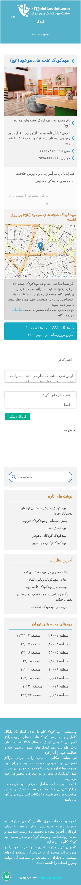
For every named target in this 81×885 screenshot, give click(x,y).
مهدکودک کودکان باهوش (49, 535)
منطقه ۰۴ (30, 644)
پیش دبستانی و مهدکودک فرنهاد (44, 521)
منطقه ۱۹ (59, 686)
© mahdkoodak (67, 276)
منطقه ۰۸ (32, 661)
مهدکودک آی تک (35, 572)
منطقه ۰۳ (58, 644)
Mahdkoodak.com (50, 878)
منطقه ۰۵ (58, 652)
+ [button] (10, 229)
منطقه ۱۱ (30, 669)
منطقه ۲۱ (59, 695)
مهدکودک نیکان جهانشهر (49, 543)
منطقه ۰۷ (59, 661)
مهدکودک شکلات (43, 607)
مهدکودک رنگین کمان (43, 579)
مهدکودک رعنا (57, 528)
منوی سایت (40, 34)
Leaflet (54, 276)
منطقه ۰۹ (58, 669)
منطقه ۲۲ (31, 695)
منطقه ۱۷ (59, 678)
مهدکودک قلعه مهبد (39, 587)
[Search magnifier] (14, 477)
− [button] (10, 236)
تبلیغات (17, 310)
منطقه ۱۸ (31, 678)
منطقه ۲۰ (32, 686)
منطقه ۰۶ (30, 652)
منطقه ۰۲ (28, 635)
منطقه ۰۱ (58, 635)
